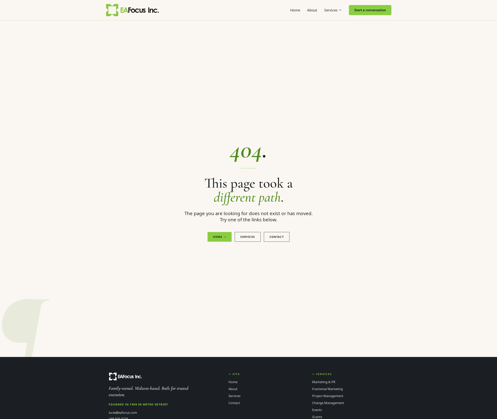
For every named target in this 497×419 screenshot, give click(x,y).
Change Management (328, 403)
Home (295, 10)
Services (331, 10)
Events (317, 410)
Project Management (327, 396)
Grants (317, 417)
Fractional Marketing (327, 389)
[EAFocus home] (133, 10)
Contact (276, 237)
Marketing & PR (323, 382)
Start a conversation (370, 10)
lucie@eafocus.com (123, 412)
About (312, 10)
